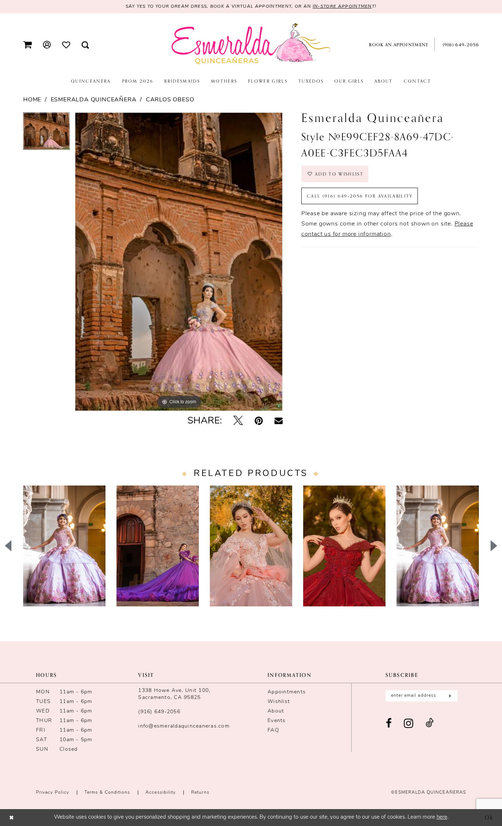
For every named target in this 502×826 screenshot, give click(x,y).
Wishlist (279, 701)
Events (277, 721)
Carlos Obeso (170, 100)
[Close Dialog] (11, 817)
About (276, 711)
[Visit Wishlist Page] (66, 44)
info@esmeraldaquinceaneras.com (184, 726)
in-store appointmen (342, 6)
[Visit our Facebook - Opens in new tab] (389, 724)
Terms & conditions (107, 792)
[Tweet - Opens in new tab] (238, 421)
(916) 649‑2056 (159, 712)
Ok (489, 817)
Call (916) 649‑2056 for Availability (360, 196)
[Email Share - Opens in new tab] (278, 421)
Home (32, 100)
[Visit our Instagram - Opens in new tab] (409, 723)
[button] (27, 44)
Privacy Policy (52, 792)
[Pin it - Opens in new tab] (258, 421)
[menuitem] (27, 44)
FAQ (273, 730)
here (442, 817)
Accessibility (161, 792)
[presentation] (64, 546)
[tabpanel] (46, 133)
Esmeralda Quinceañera (94, 100)
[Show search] (85, 44)
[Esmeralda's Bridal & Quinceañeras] (251, 44)
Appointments (287, 692)
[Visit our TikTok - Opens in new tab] (429, 724)
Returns (200, 792)
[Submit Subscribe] (449, 695)
